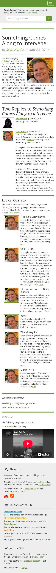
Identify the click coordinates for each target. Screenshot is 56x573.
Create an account (32, 561)
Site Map (40, 482)
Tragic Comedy (10, 524)
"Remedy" (19, 61)
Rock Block (9, 530)
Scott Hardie (15, 49)
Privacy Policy (19, 491)
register (19, 403)
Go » (22, 244)
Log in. (24, 567)
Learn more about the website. (15, 407)
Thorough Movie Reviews (15, 518)
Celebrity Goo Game (13, 511)
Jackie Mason (21, 118)
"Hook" (30, 139)
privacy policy (38, 557)
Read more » (14, 212)
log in (10, 403)
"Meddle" (6, 61)
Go (49, 18)
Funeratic (8, 475)
